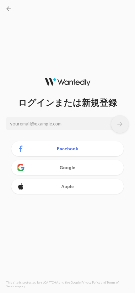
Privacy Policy (90, 282)
